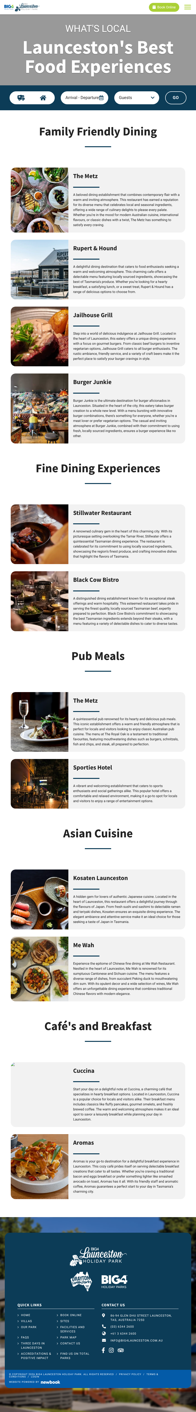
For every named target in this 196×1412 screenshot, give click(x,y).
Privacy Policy (130, 1374)
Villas (26, 1321)
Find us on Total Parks (75, 1356)
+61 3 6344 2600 (123, 1333)
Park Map (68, 1337)
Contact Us (70, 1343)
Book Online (166, 7)
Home (25, 1315)
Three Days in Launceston (33, 1345)
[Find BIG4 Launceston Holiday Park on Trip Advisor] (121, 1351)
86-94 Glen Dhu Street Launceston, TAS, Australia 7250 (141, 1318)
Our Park (29, 1327)
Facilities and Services (72, 1329)
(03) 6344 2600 (122, 1326)
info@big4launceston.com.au (136, 1340)
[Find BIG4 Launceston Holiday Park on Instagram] (111, 1351)
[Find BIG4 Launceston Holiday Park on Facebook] (103, 1351)
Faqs (25, 1337)
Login (35, 1377)
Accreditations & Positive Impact (36, 1356)
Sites (64, 1321)
